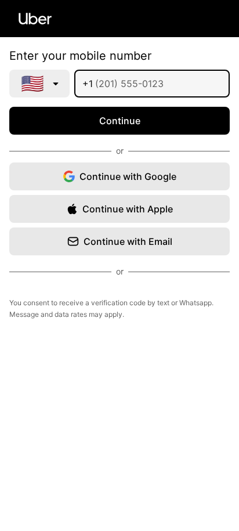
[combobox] (39, 83)
